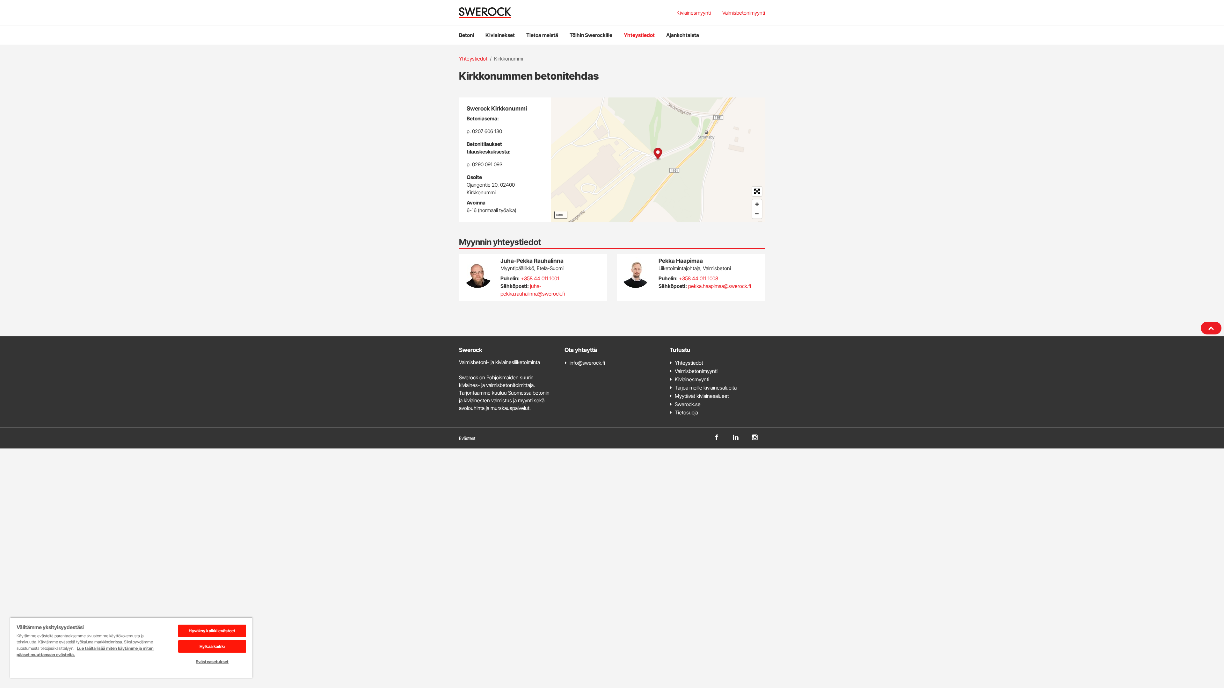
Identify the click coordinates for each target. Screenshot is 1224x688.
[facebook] (716, 436)
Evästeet (467, 438)
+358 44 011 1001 (540, 278)
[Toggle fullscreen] (757, 191)
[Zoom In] (757, 204)
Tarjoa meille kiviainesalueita (706, 387)
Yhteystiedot (639, 35)
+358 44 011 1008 (698, 278)
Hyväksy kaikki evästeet (212, 630)
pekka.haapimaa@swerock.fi (719, 286)
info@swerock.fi (587, 363)
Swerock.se (688, 404)
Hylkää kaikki (212, 646)
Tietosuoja (686, 412)
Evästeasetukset (212, 661)
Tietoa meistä (542, 35)
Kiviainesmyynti (693, 13)
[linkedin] (735, 436)
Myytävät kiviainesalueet (702, 396)
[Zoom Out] (757, 214)
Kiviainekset (500, 35)
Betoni (466, 35)
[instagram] (754, 436)
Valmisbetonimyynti (743, 13)
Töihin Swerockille (591, 35)
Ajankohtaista (682, 35)
